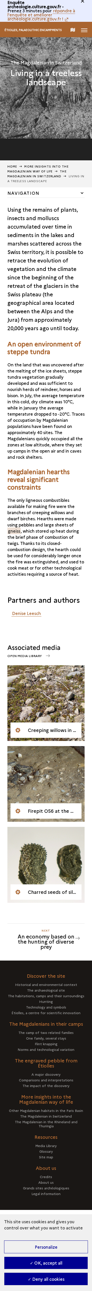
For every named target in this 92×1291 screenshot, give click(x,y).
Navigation (23, 193)
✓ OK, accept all (46, 1263)
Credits (46, 1176)
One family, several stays (46, 1038)
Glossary (46, 1151)
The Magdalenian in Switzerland (46, 1116)
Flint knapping (46, 1043)
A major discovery (46, 1074)
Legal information (46, 1193)
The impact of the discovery (46, 1085)
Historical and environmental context (46, 984)
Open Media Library (25, 655)
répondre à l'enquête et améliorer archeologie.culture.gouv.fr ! (41, 15)
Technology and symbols (46, 1007)
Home (12, 166)
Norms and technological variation (46, 1049)
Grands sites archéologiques (46, 1188)
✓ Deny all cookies (46, 1279)
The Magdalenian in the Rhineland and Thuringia (46, 1123)
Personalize (46, 1247)
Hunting (46, 1001)
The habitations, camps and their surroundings (46, 995)
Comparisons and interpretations (46, 1080)
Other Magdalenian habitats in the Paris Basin (46, 1110)
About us (46, 1182)
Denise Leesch (26, 613)
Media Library (46, 1145)
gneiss (14, 531)
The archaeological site (46, 990)
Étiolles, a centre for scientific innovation (46, 1012)
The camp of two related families (46, 1032)
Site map (46, 1157)
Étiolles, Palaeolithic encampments (33, 30)
